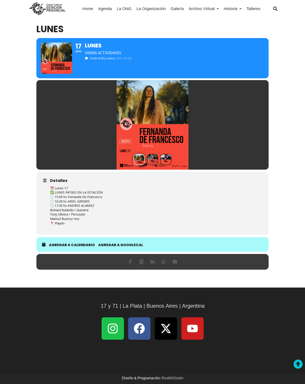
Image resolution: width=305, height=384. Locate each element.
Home (87, 8)
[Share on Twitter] (141, 261)
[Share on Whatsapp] (163, 261)
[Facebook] (130, 261)
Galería (177, 8)
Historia (230, 8)
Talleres (253, 8)
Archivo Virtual (202, 8)
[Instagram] (113, 328)
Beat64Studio (172, 378)
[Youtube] (192, 328)
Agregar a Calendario (72, 245)
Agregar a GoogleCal (120, 245)
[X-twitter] (166, 328)
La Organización (151, 8)
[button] (203, 8)
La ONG (124, 8)
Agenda (105, 8)
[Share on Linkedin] (152, 261)
